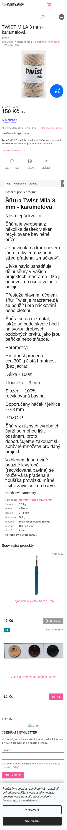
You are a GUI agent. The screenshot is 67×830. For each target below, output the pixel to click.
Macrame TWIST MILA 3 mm (35, 499)
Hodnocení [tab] (20, 183)
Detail (56, 696)
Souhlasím (32, 821)
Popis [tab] (8, 183)
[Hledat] (42, 16)
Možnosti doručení (51, 127)
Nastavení (32, 809)
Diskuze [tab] (32, 183)
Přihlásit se (13, 775)
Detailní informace (12, 150)
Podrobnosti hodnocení (46, 41)
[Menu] (61, 16)
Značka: (12, 45)
